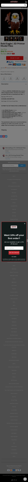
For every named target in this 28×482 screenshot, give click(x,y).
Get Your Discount (14, 252)
